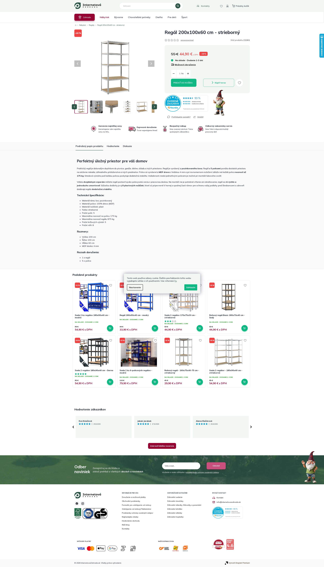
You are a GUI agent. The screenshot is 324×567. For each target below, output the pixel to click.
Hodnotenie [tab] (113, 146)
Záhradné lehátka (174, 509)
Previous (73, 427)
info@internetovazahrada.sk (229, 502)
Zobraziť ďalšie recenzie (162, 446)
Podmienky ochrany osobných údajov (137, 513)
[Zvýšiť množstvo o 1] (188, 74)
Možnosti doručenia (185, 64)
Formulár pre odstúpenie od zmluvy (136, 505)
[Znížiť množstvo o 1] (173, 74)
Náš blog (125, 525)
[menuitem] (84, 17)
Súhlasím (190, 287)
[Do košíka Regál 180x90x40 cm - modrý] (155, 328)
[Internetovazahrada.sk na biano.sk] (230, 545)
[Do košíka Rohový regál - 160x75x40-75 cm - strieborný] (200, 382)
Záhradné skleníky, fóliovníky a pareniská (184, 505)
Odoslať (216, 466)
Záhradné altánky (174, 513)
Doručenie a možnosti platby (134, 497)
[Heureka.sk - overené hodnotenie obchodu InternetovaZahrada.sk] (186, 103)
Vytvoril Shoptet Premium (239, 563)
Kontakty (205, 6)
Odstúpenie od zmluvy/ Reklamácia (136, 509)
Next (251, 427)
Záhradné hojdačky (175, 517)
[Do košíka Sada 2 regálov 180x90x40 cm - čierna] (110, 382)
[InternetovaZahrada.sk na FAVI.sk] (219, 545)
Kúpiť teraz (220, 82)
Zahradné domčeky (175, 501)
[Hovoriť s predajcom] (179, 116)
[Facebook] (76, 503)
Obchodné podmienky (131, 501)
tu (176, 281)
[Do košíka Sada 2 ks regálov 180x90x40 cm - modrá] (110, 328)
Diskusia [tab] (127, 146)
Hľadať (177, 6)
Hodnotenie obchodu (131, 521)
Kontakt (220, 498)
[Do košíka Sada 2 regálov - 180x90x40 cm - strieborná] (244, 382)
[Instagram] (82, 503)
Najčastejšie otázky (130, 517)
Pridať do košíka (183, 82)
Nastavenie (135, 287)
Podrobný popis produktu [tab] (89, 146)
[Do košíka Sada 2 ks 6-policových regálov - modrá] (155, 382)
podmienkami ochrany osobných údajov (202, 472)
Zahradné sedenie (174, 497)
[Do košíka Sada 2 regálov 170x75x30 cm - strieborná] (200, 328)
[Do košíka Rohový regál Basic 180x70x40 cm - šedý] (244, 328)
